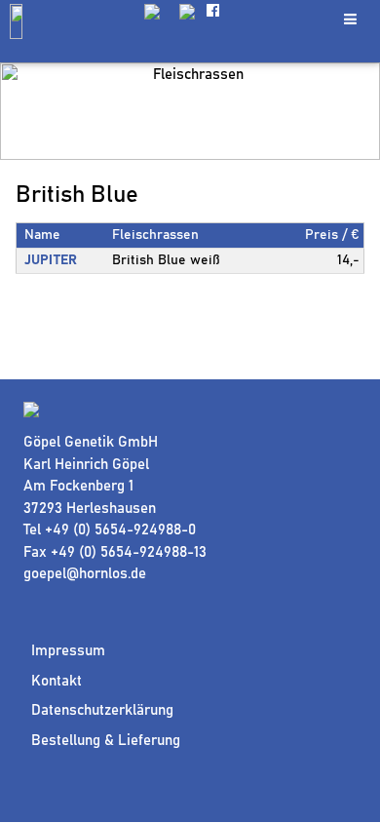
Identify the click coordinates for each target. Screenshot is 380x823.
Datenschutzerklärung (102, 710)
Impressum (68, 651)
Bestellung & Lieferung (105, 740)
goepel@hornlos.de (84, 574)
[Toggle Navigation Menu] (350, 19)
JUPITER (50, 260)
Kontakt (56, 681)
